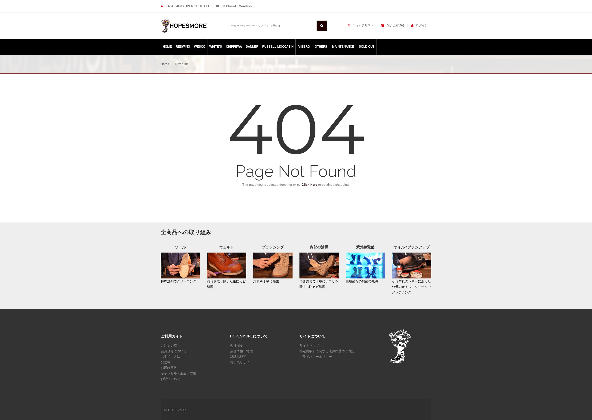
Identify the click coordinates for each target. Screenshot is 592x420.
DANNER (252, 46)
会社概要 (236, 345)
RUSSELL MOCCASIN (277, 46)
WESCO (199, 46)
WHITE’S (215, 46)
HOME (167, 46)
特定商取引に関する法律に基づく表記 (327, 351)
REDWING (183, 46)
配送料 (165, 362)
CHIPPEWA (234, 46)
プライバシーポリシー (315, 356)
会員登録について (174, 351)
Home (165, 64)
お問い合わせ (170, 379)
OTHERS (321, 46)
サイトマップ (309, 345)
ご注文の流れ (170, 345)
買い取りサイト (241, 362)
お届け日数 (169, 368)
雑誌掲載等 (238, 356)
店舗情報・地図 (241, 351)
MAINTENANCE (343, 46)
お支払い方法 (170, 356)
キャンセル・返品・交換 (178, 373)
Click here (309, 184)
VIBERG (304, 46)
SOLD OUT (366, 46)
